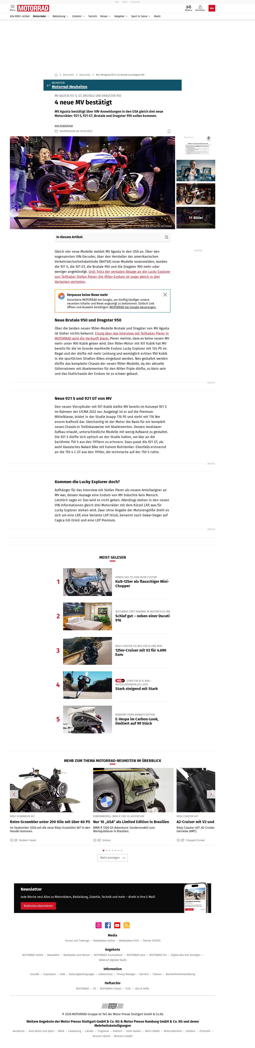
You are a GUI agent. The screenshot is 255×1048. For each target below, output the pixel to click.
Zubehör (77, 16)
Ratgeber (119, 16)
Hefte (125, 2)
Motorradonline (173, 1031)
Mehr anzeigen (110, 857)
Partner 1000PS (151, 940)
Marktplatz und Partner (76, 955)
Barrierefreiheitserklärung (180, 974)
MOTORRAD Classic (110, 988)
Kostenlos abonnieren (38, 906)
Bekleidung (59, 16)
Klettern (117, 1031)
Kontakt (34, 974)
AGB (62, 974)
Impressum (49, 974)
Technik (92, 16)
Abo (117, 2)
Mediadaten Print (129, 940)
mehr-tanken (133, 1031)
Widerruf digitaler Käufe (112, 960)
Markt (157, 16)
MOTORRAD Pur (158, 955)
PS (94, 988)
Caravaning (74, 1031)
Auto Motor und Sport (41, 1031)
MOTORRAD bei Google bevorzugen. (133, 307)
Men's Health (152, 1031)
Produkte (135, 2)
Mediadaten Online (104, 940)
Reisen (104, 16)
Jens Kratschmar (64, 125)
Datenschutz (106, 974)
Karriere (143, 974)
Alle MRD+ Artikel (20, 16)
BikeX (61, 1031)
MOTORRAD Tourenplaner (108, 955)
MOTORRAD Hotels (32, 955)
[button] (92, 182)
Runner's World (101, 1036)
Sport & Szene (139, 16)
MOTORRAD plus (136, 955)
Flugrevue (103, 1031)
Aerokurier (19, 1031)
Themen (157, 974)
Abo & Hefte (142, 988)
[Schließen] (165, 294)
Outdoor (190, 1031)
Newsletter (53, 955)
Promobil (205, 1031)
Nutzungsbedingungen (81, 974)
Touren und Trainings (77, 940)
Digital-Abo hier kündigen (185, 955)
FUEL (128, 988)
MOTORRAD (82, 988)
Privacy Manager (126, 974)
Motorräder (39, 16)
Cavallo (89, 1031)
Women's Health (123, 1036)
